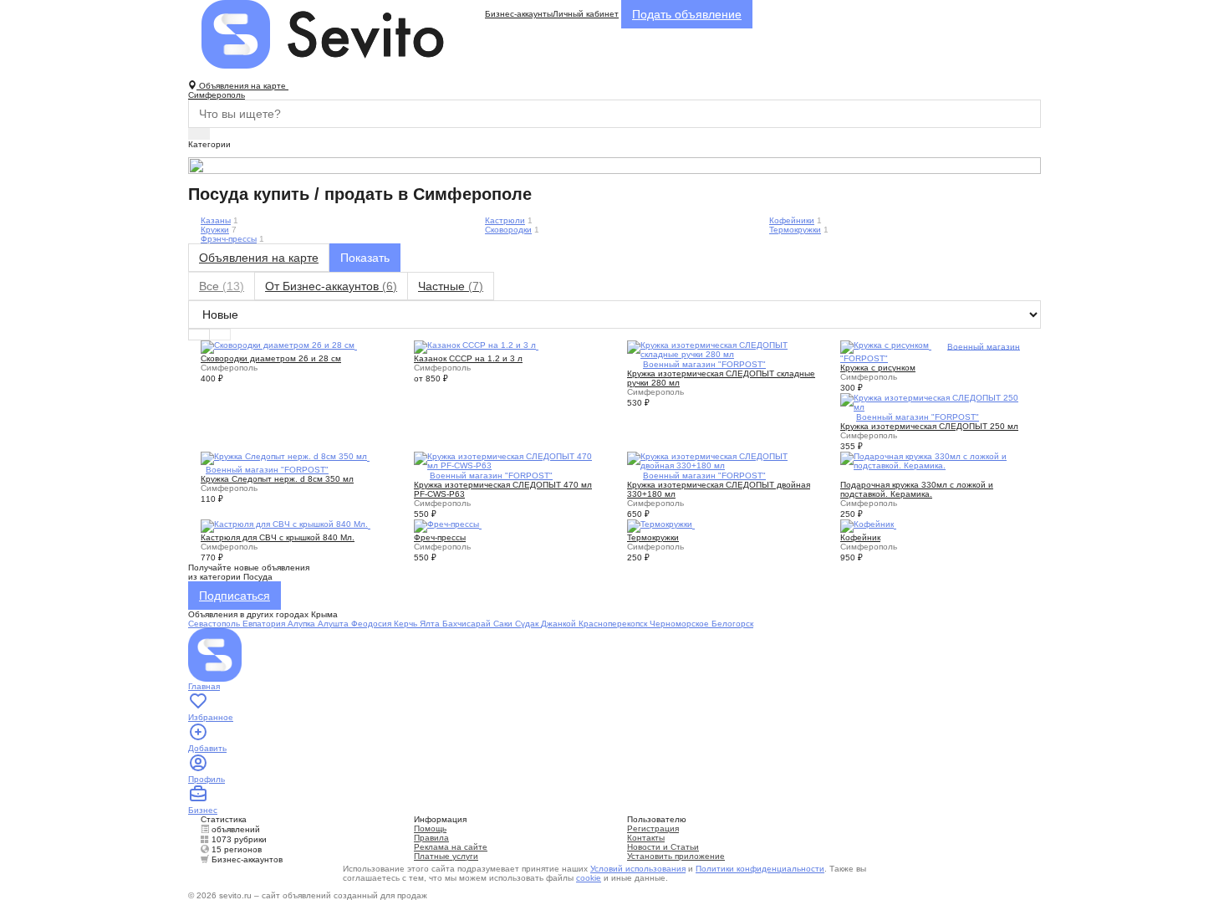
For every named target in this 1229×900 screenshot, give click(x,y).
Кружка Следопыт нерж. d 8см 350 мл (277, 478)
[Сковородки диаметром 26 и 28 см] (279, 345)
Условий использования (638, 868)
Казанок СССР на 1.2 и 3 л (468, 358)
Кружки (215, 229)
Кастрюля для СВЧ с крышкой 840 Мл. (277, 537)
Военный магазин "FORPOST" (704, 364)
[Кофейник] (868, 524)
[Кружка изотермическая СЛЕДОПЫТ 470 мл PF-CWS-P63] (508, 459)
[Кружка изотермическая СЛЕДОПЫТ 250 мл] (934, 401)
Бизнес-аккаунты (519, 13)
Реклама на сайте (450, 846)
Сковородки (508, 229)
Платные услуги (446, 856)
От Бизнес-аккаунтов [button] (331, 286)
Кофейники (791, 220)
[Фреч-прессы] (448, 524)
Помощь (430, 828)
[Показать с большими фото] (220, 334)
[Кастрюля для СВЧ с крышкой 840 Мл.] (285, 524)
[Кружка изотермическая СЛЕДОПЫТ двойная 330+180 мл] (721, 459)
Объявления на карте (259, 257)
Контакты (646, 837)
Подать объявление (687, 14)
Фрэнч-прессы (229, 238)
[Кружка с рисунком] (885, 345)
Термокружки (795, 229)
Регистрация (653, 828)
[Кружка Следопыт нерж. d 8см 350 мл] (285, 457)
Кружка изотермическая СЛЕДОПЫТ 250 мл (929, 426)
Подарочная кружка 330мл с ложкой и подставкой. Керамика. (916, 489)
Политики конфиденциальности (760, 868)
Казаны (216, 220)
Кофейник (860, 537)
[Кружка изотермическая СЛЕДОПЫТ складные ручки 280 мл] (721, 348)
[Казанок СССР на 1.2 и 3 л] (476, 345)
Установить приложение (676, 856)
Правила (431, 837)
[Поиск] (199, 134)
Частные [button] (450, 286)
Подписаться (234, 595)
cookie (588, 877)
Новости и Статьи (663, 846)
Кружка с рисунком (877, 367)
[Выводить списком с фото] (199, 334)
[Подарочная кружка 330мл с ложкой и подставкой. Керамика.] (934, 459)
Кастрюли (505, 220)
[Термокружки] (661, 524)
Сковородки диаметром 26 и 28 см (271, 358)
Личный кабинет (586, 13)
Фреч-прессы (440, 537)
